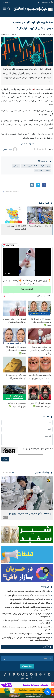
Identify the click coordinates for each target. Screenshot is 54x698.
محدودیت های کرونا (42, 170)
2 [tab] (10, 472)
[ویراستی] (14, 674)
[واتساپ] (23, 678)
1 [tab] (13, 472)
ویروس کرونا (45, 166)
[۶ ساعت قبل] (27, 493)
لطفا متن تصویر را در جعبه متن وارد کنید (37, 448)
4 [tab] (3, 472)
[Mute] (9, 273)
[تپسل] (3, 245)
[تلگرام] (49, 674)
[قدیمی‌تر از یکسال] (40, 215)
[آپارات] (36, 674)
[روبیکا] (40, 674)
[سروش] (18, 674)
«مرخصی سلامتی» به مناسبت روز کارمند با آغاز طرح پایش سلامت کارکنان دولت (26, 622)
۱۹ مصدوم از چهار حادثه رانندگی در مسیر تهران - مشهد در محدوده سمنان (26, 628)
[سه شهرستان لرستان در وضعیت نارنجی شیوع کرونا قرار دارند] (27, 51)
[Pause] (5, 273)
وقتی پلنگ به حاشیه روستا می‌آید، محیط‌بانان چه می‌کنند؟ (28, 591)
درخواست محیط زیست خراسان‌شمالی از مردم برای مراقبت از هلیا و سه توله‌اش (26, 615)
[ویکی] (27, 678)
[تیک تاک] (5, 674)
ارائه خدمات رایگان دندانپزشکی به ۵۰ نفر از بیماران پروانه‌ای (30, 513)
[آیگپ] (27, 674)
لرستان (23, 143)
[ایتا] (23, 674)
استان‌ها (31, 143)
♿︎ (48, 691)
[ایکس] (45, 674)
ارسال (5, 459)
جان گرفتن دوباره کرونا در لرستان (40, 226)
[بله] (31, 674)
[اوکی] (31, 678)
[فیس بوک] (9, 674)
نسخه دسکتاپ (27, 666)
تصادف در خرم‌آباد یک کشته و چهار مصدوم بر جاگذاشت (29, 633)
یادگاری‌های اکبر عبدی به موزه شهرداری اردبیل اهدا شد (30, 603)
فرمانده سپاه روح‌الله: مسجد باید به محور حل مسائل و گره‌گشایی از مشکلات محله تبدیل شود (26, 639)
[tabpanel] (27, 498)
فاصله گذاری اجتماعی (29, 166)
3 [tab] (6, 472)
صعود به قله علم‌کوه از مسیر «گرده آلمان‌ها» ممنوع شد (30, 599)
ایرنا (30, 9)
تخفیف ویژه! (27, 289)
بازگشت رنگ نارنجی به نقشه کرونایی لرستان (16, 228)
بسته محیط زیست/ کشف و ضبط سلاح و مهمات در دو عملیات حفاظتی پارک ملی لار (27, 608)
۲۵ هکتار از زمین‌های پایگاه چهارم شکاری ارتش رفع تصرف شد (27, 595)
